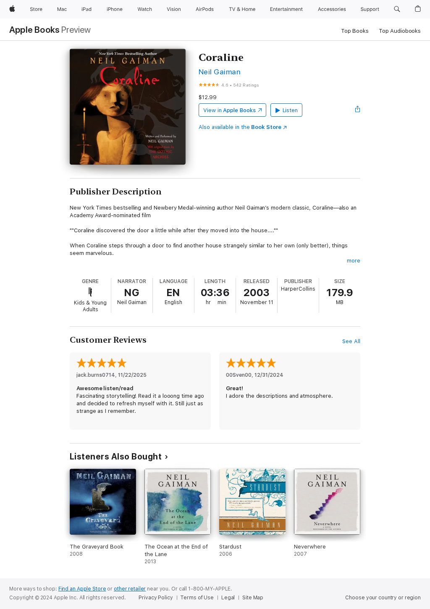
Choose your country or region (383, 598)
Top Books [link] (355, 31)
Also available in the (240, 127)
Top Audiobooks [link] (400, 31)
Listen (290, 110)
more (353, 260)
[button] (397, 9)
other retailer (130, 589)
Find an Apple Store (82, 589)
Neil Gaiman (220, 71)
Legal (228, 598)
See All (351, 341)
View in (229, 110)
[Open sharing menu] (357, 110)
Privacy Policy (156, 598)
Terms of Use (197, 598)
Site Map (252, 598)
